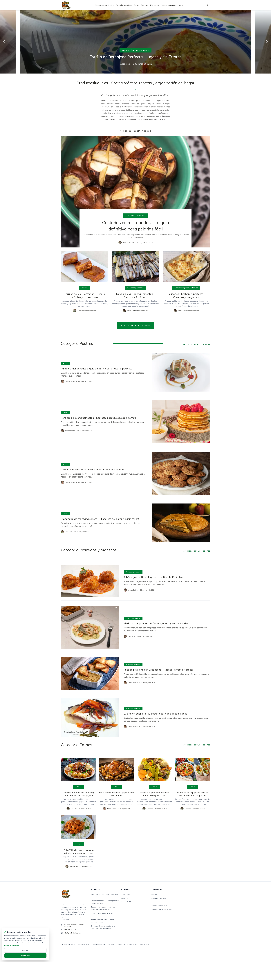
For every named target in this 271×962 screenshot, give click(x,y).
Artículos (95, 889)
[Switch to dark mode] (208, 5)
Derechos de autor (84, 944)
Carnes (136, 5)
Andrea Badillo (126, 902)
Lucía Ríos (124, 898)
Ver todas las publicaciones (196, 344)
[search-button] (202, 5)
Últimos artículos (100, 5)
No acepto (25, 950)
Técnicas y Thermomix (150, 5)
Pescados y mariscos (124, 5)
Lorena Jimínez (126, 894)
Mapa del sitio (144, 944)
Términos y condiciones (68, 944)
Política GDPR (120, 944)
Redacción (126, 889)
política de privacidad (11, 945)
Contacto (111, 944)
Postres (111, 5)
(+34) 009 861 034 (70, 930)
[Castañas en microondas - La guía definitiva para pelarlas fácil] (135, 191)
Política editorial (132, 944)
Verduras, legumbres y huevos (172, 5)
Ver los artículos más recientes (135, 325)
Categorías (156, 889)
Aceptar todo (25, 956)
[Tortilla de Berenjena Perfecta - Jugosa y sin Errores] (135, 42)
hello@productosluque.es (72, 933)
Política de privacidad (99, 944)
